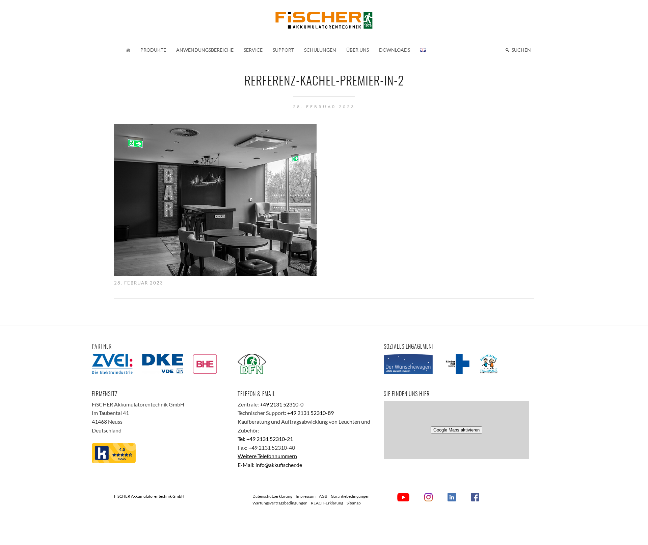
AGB (323, 496)
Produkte (153, 50)
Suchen (521, 50)
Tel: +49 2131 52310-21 (265, 439)
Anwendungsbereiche (205, 50)
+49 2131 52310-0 (281, 404)
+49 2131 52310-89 (310, 413)
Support (283, 50)
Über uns (357, 50)
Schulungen (320, 50)
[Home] (128, 50)
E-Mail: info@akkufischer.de (270, 465)
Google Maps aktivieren (456, 429)
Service (253, 50)
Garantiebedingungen (350, 496)
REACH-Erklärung (327, 502)
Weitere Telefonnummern (267, 456)
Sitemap (354, 502)
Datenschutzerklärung (272, 496)
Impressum (306, 496)
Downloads (394, 50)
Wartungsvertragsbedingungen (279, 502)
